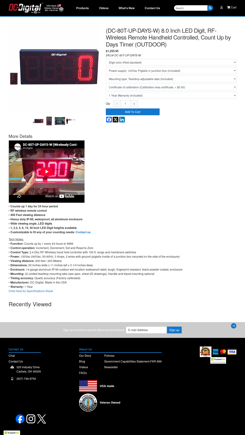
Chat (12, 355)
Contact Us (16, 361)
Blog (82, 361)
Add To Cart (132, 112)
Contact (152, 8)
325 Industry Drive (28, 369)
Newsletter (111, 367)
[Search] (210, 8)
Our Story (85, 355)
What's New (127, 8)
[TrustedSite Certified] (218, 360)
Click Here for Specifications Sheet (31, 291)
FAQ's (83, 373)
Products (82, 8)
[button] (221, 7)
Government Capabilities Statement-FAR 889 (133, 361)
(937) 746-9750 (26, 378)
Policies (109, 355)
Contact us (83, 232)
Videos (104, 8)
